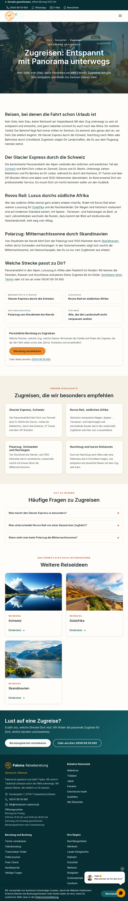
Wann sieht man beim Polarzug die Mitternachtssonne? (43, 537)
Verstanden (112, 893)
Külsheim (72, 857)
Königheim (72, 872)
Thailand (71, 775)
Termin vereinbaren (15, 841)
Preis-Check (12, 862)
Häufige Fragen (13, 872)
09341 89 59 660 (41, 359)
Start (49, 40)
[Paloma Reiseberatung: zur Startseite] (15, 16)
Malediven (73, 770)
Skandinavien (110, 241)
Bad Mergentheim (77, 841)
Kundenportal (12, 867)
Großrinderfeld (75, 878)
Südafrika (38, 207)
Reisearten (60, 40)
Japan (70, 781)
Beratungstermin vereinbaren (28, 743)
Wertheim (72, 846)
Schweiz (10, 168)
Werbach (72, 867)
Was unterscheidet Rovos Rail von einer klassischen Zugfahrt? (48, 525)
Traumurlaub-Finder (16, 851)
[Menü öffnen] (120, 16)
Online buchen (12, 857)
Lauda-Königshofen (78, 851)
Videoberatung (13, 846)
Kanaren (71, 786)
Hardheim (72, 883)
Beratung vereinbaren (27, 351)
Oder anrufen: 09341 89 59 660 (77, 743)
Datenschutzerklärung (47, 897)
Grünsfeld (72, 862)
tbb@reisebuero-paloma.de (24, 804)
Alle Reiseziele (75, 802)
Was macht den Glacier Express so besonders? (38, 512)
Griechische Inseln (77, 791)
